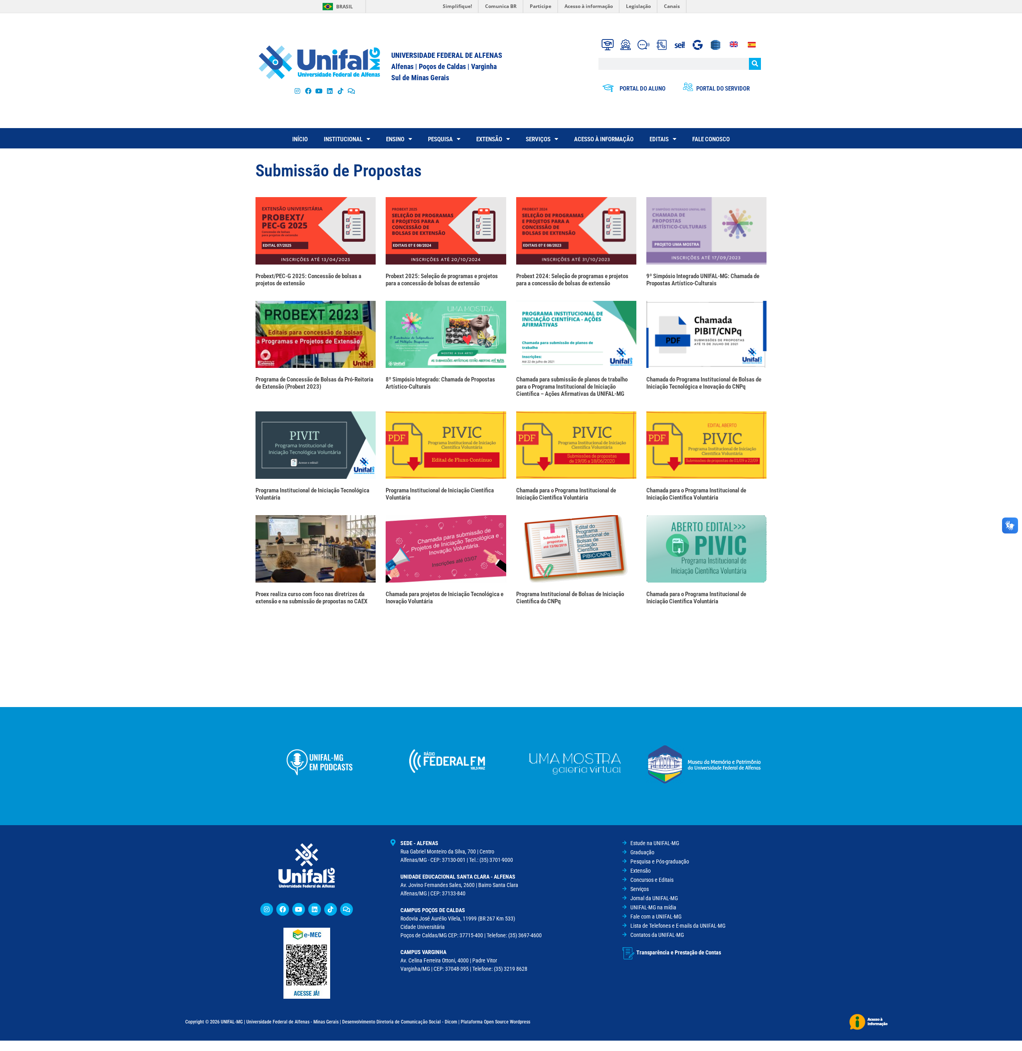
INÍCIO (300, 139)
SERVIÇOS (538, 139)
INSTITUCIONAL (343, 139)
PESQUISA (440, 139)
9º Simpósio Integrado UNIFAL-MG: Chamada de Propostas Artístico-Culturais (702, 280)
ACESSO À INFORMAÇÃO (604, 139)
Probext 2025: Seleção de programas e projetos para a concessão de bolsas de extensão (442, 280)
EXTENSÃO (489, 139)
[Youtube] (319, 91)
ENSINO (395, 139)
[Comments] (351, 91)
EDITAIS (659, 139)
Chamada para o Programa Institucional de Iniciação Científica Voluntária (566, 494)
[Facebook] (308, 91)
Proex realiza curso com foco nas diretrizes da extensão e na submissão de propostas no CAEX (311, 598)
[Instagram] (297, 91)
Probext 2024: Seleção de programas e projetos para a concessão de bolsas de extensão (572, 280)
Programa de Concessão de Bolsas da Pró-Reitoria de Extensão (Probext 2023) (314, 383)
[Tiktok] (341, 91)
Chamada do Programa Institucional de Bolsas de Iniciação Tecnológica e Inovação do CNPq (703, 383)
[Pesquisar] (755, 64)
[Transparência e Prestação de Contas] (628, 953)
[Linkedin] (314, 909)
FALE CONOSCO (711, 139)
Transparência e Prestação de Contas (678, 952)
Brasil (344, 6)
